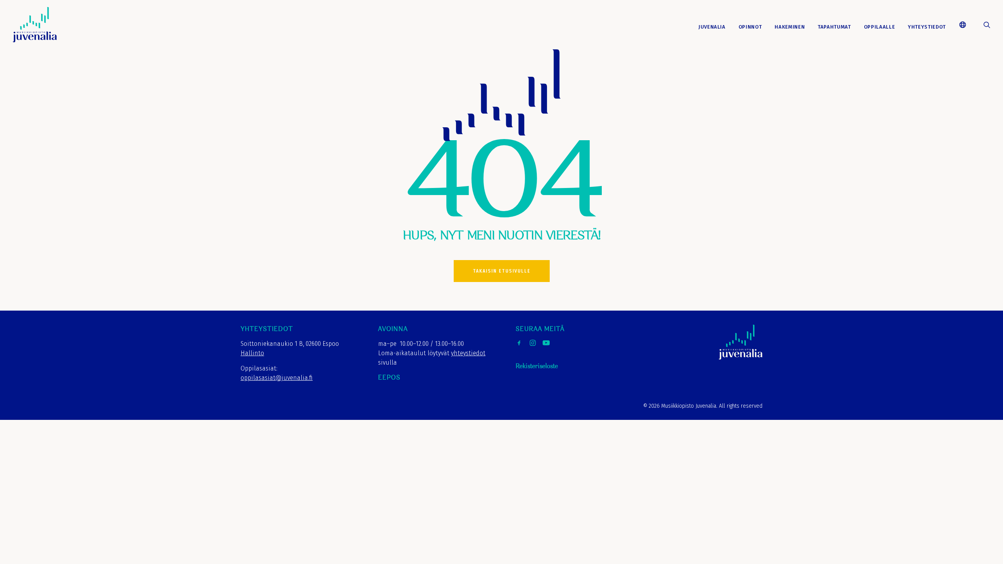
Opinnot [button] (750, 27)
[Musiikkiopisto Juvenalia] (35, 24)
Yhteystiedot (927, 27)
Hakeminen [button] (790, 27)
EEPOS (389, 377)
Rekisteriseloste (537, 366)
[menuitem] (712, 27)
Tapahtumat (834, 27)
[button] (965, 24)
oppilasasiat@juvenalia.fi (277, 378)
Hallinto (252, 353)
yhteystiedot (468, 353)
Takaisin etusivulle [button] (501, 271)
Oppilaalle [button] (879, 27)
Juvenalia (712, 27)
